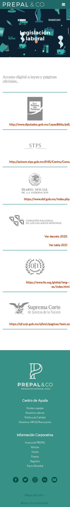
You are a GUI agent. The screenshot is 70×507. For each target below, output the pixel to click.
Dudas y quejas (35, 408)
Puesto (35, 456)
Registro (35, 461)
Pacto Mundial (35, 465)
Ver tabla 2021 (58, 245)
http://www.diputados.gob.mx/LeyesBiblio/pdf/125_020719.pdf (39, 124)
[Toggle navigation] (63, 4)
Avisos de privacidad (34, 503)
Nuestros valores (35, 412)
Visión (35, 451)
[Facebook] (16, 478)
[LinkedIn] (45, 478)
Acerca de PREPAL (35, 442)
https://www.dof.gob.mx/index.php (46, 199)
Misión (35, 447)
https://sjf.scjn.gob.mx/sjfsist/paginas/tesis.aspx (39, 324)
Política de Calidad (35, 417)
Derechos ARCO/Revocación (35, 422)
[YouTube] (54, 478)
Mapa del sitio (34, 495)
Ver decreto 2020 (56, 236)
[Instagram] (35, 478)
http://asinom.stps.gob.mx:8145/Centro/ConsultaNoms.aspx (39, 161)
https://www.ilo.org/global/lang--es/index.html (47, 284)
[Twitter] (26, 478)
